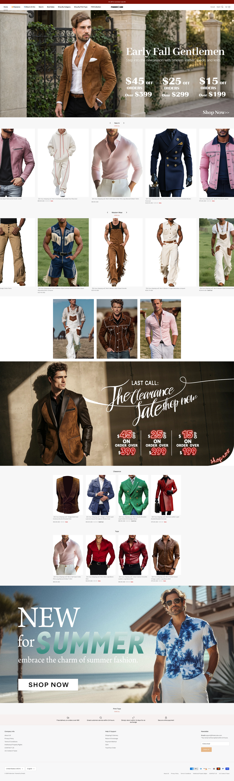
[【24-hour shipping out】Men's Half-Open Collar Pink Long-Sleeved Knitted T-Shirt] (117, 163)
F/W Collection (96, 7)
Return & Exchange (111, 738)
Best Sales (50, 7)
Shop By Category (64, 7)
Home (6, 7)
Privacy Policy (9, 738)
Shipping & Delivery (111, 735)
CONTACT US (9, 748)
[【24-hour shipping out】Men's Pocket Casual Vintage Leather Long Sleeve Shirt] (166, 555)
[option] (117, 63)
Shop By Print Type (80, 7)
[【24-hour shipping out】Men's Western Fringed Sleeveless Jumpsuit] (170, 252)
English (29, 768)
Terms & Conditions (11, 741)
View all (117, 125)
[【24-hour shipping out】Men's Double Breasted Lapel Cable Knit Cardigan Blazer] (133, 495)
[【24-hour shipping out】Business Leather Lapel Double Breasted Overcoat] (166, 495)
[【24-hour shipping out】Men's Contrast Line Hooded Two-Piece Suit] (63, 163)
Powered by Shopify (20, 773)
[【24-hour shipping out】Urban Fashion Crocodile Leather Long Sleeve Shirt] (133, 555)
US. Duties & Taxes (11, 751)
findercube (11, 773)
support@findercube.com (213, 735)
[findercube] (117, 7)
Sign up (206, 749)
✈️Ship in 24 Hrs (29, 7)
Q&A (106, 744)
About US (8, 735)
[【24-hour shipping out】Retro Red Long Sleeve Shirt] (101, 555)
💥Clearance (15, 7)
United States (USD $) (13, 768)
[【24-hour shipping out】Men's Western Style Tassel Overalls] (117, 252)
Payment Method (111, 741)
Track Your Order (110, 748)
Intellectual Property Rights (13, 744)
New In (41, 7)
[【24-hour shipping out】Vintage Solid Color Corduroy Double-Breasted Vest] (68, 495)
